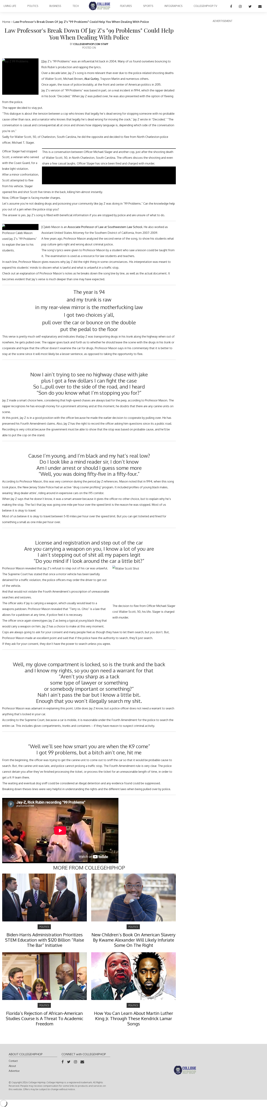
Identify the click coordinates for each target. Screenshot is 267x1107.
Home (6, 22)
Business (55, 5)
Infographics (174, 5)
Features (126, 5)
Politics (32, 5)
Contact (13, 1060)
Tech (75, 5)
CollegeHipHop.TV (205, 5)
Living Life (10, 5)
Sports (148, 5)
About (12, 1065)
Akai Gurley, (91, 79)
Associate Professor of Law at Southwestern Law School (104, 227)
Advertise (14, 1070)
